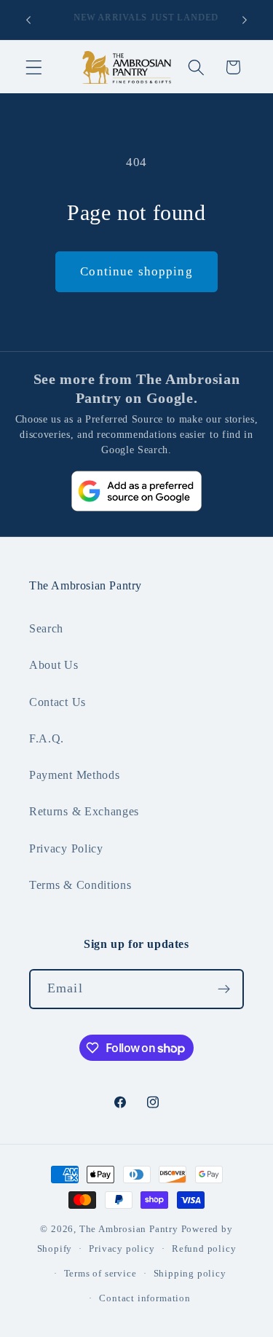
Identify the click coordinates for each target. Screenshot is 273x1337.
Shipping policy (190, 1274)
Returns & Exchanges (84, 811)
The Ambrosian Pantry (128, 1229)
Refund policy (204, 1249)
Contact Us (57, 702)
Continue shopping (136, 271)
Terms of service (100, 1274)
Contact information (144, 1298)
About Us (54, 665)
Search (46, 628)
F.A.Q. (46, 738)
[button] (33, 67)
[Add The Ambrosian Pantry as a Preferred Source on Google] (136, 491)
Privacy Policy (66, 848)
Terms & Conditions (80, 885)
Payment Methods (74, 775)
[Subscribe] (223, 989)
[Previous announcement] (28, 20)
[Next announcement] (245, 20)
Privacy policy (121, 1249)
